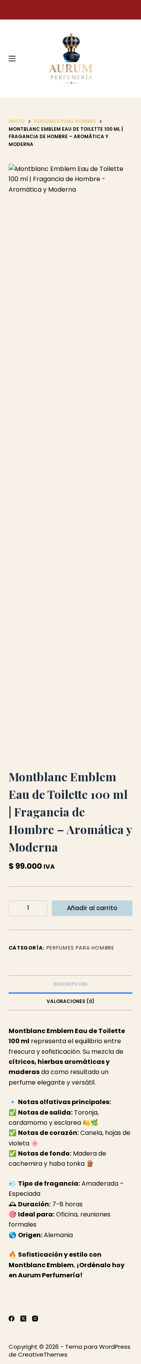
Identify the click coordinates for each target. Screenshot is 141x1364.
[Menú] (12, 58)
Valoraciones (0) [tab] (70, 1001)
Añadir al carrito (92, 908)
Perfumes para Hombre (80, 947)
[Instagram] (35, 1318)
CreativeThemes (42, 1354)
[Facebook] (11, 1318)
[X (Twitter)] (23, 1318)
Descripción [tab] (70, 984)
